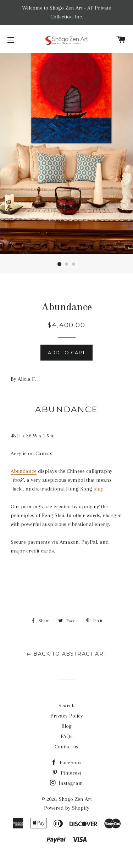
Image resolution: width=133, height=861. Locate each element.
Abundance (24, 471)
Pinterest (70, 773)
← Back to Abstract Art (66, 654)
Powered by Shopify (66, 808)
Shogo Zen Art (75, 799)
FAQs (67, 736)
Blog (66, 726)
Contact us (66, 746)
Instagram (70, 783)
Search (66, 705)
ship (99, 489)
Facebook (70, 762)
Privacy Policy (66, 716)
